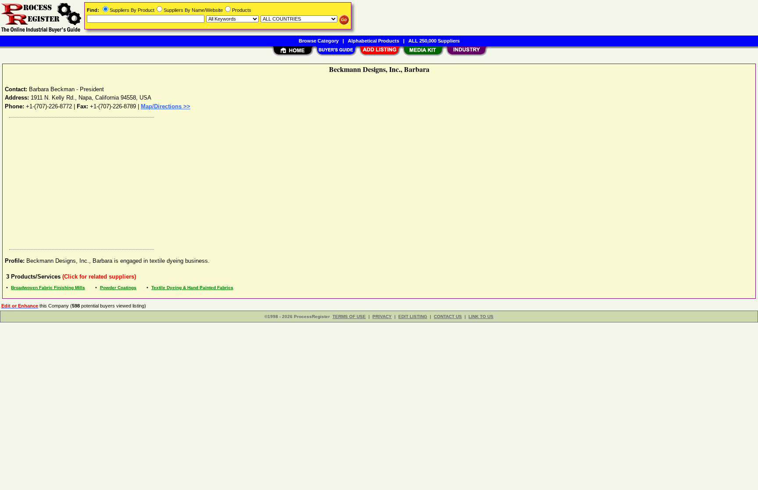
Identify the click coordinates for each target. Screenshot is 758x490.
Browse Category (319, 40)
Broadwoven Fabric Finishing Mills (48, 287)
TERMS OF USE (349, 316)
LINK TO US (480, 316)
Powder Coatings (118, 287)
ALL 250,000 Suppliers (434, 40)
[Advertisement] (269, 181)
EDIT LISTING (412, 316)
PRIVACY (382, 316)
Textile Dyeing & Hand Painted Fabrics (192, 287)
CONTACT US (448, 316)
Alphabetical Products (373, 40)
